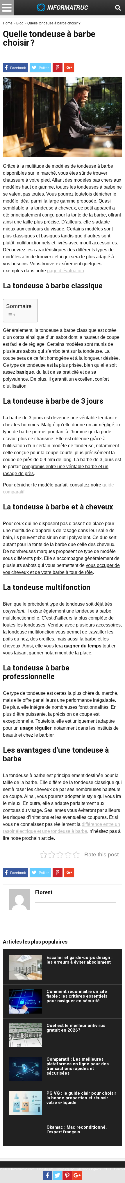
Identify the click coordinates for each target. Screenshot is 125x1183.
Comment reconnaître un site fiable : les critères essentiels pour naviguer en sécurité (77, 996)
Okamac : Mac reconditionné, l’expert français (77, 1129)
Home (7, 23)
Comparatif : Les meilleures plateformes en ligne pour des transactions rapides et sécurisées (78, 1066)
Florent (44, 892)
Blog (20, 23)
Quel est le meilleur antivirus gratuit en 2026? (76, 1028)
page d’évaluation (65, 270)
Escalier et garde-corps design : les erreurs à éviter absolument (79, 960)
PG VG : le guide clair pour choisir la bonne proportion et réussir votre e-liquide (81, 1098)
